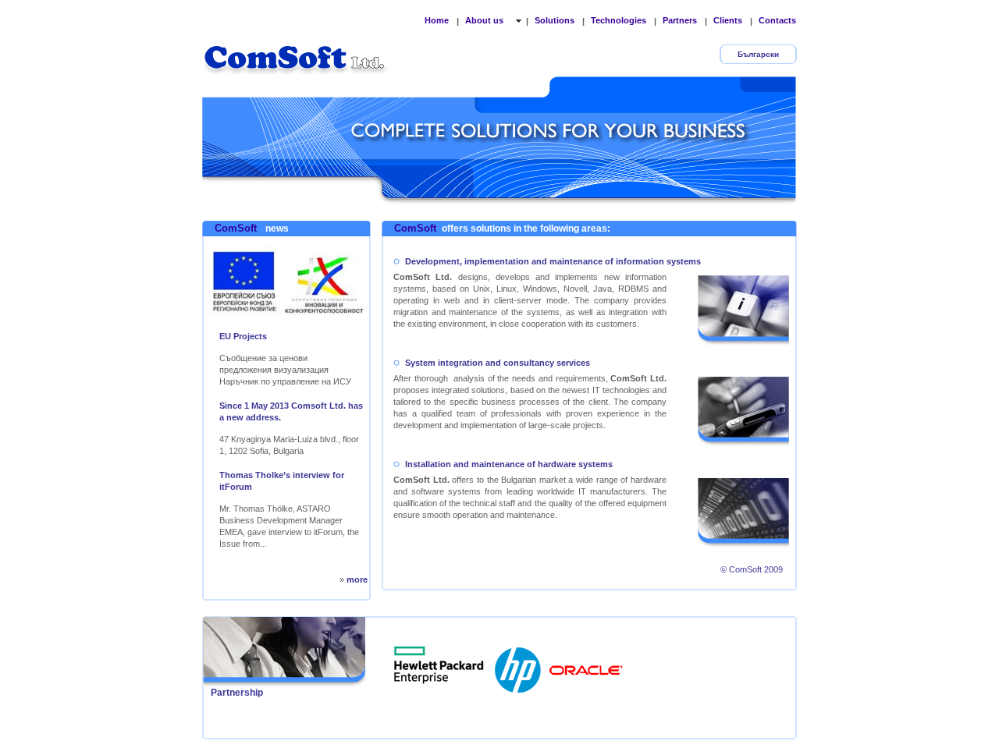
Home (437, 20)
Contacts (777, 20)
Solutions (554, 20)
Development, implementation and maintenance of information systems (553, 261)
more (357, 579)
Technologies (618, 20)
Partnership (237, 692)
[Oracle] (586, 665)
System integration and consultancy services (497, 362)
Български (758, 54)
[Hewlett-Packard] (519, 665)
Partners (680, 20)
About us (485, 20)
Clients (727, 20)
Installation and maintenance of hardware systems (509, 464)
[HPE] (439, 665)
